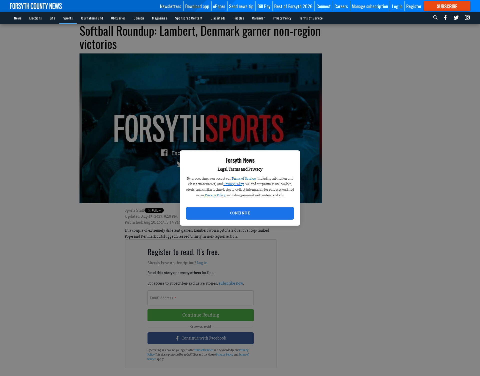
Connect (323, 6)
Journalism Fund (92, 17)
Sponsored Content (188, 17)
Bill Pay (264, 6)
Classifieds (218, 17)
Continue (240, 213)
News (17, 17)
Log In (397, 6)
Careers (341, 6)
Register (414, 6)
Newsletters (170, 6)
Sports (68, 17)
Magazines (159, 17)
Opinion (139, 17)
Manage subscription (370, 6)
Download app (197, 6)
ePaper (219, 6)
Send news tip (241, 6)
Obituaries (118, 17)
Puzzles (239, 17)
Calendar (258, 17)
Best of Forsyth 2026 (293, 6)
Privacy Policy (234, 184)
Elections (35, 17)
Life (52, 17)
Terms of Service (244, 178)
